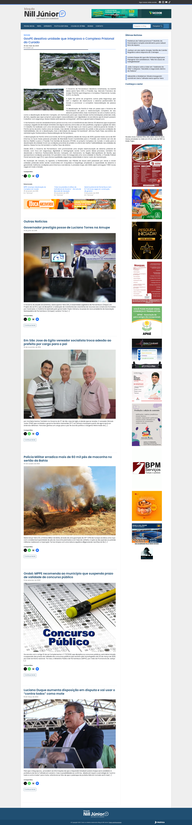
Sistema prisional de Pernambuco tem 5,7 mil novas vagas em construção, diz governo (97, 189)
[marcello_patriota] (147, 553)
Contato (99, 26)
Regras (90, 26)
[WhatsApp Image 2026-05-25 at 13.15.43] (147, 165)
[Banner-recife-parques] (147, 204)
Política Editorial (61, 26)
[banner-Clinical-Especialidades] (147, 282)
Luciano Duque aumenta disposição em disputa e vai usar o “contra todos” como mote (69, 692)
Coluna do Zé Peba (78, 26)
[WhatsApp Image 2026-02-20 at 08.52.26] (147, 240)
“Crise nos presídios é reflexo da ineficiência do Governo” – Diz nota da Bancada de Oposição (67, 189)
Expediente (48, 26)
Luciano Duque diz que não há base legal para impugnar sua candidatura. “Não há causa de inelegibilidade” (146, 60)
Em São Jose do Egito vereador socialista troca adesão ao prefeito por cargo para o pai (67, 342)
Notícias (27, 35)
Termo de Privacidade (115, 822)
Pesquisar (157, 26)
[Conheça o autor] (146, 112)
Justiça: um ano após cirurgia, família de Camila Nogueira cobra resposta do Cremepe (147, 51)
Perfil (39, 26)
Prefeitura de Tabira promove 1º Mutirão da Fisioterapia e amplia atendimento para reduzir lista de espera (146, 43)
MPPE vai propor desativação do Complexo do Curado (35, 188)
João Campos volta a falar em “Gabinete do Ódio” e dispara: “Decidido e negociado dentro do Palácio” (146, 69)
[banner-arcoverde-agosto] (70, 204)
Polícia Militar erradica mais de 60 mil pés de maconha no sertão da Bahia (68, 459)
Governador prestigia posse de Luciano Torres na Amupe (67, 227)
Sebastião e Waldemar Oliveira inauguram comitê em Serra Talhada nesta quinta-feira (145, 77)
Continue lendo (30, 325)
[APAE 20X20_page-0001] (147, 321)
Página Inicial (29, 26)
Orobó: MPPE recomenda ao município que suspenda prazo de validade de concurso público (68, 575)
